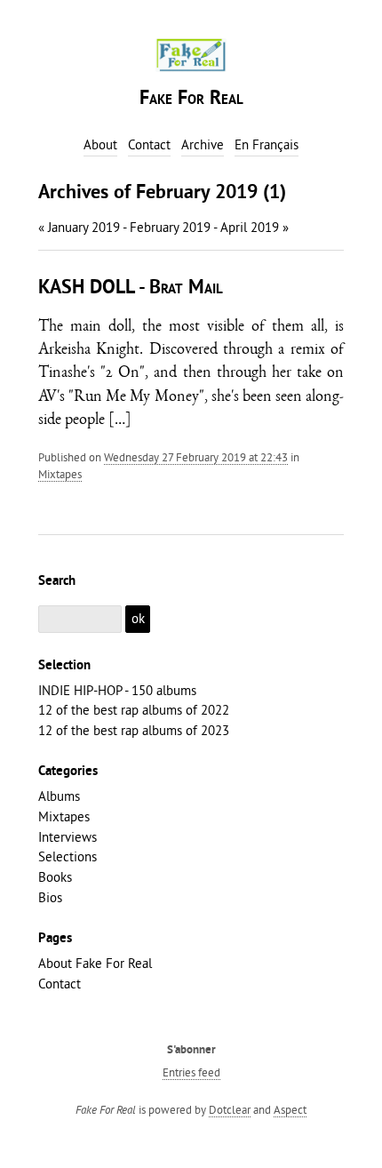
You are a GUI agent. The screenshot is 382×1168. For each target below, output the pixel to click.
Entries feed (191, 1072)
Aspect (290, 1109)
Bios (50, 897)
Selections (67, 856)
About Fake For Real (95, 963)
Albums (59, 796)
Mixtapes (60, 474)
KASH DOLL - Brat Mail (130, 288)
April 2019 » (254, 227)
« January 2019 (79, 227)
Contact (59, 983)
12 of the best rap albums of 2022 (133, 709)
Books (55, 876)
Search (57, 581)
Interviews (67, 836)
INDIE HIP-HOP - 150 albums (117, 690)
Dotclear (230, 1109)
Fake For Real (191, 99)
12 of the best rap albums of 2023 (133, 730)
